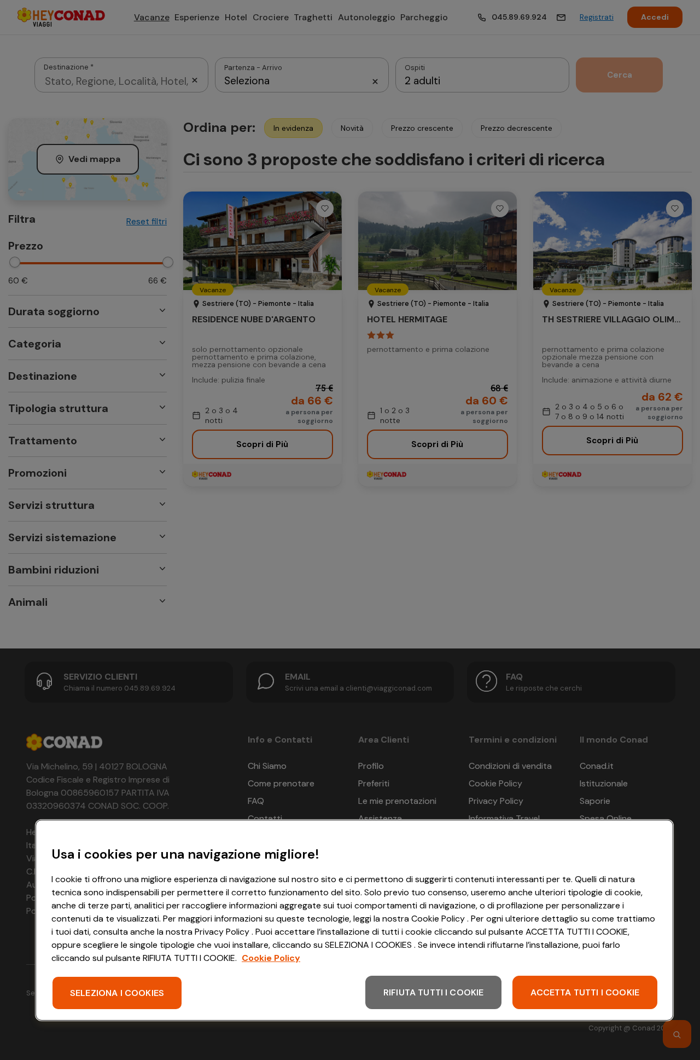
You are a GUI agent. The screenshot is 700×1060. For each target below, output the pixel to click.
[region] (354, 920)
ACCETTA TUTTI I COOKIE (584, 992)
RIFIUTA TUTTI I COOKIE (433, 992)
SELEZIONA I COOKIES (117, 993)
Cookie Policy (271, 958)
